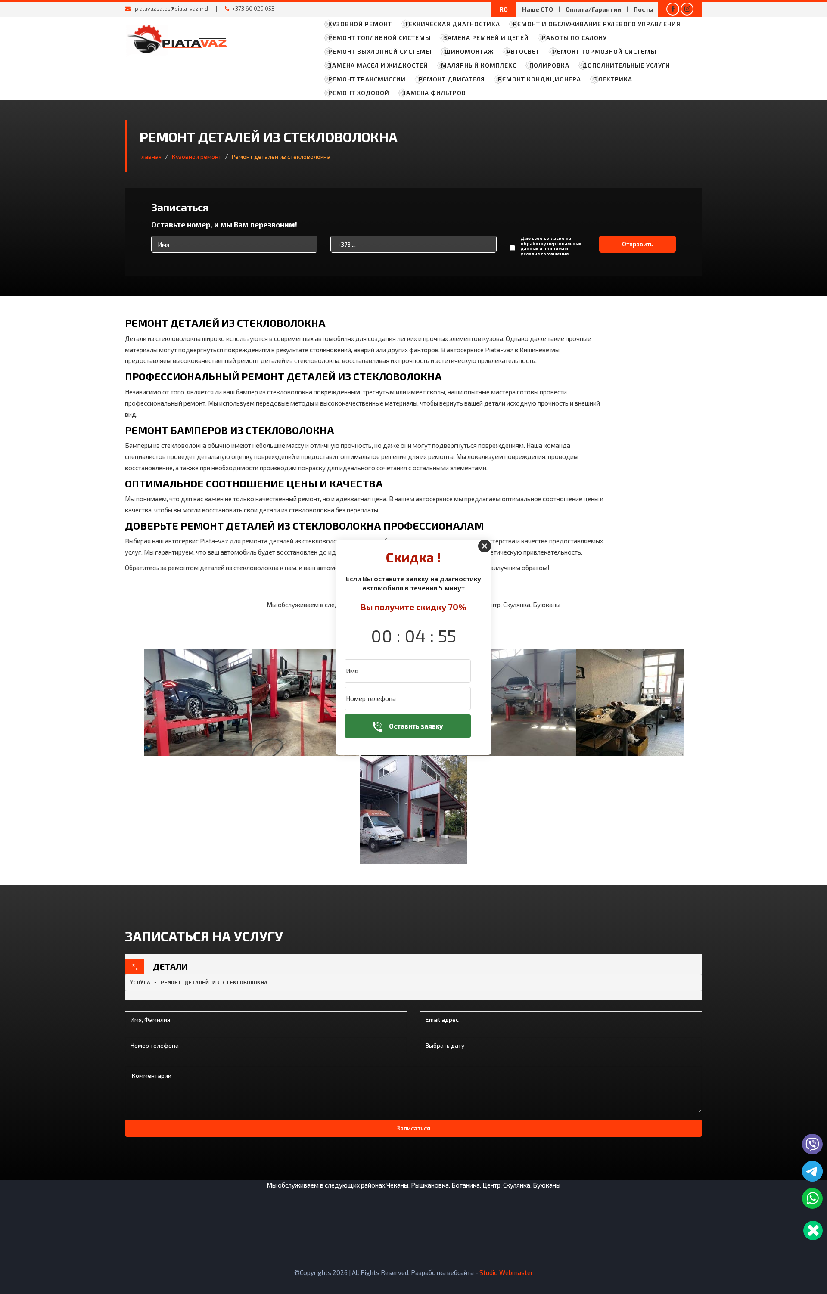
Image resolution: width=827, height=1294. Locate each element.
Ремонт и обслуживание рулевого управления (597, 24)
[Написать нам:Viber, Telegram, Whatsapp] (813, 1230)
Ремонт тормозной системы (604, 51)
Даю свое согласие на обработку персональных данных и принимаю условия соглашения (551, 246)
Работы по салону (574, 37)
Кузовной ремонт (360, 24)
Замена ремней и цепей (486, 37)
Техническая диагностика (452, 24)
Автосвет (523, 51)
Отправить (637, 244)
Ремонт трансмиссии (367, 79)
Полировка (549, 65)
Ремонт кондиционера (539, 79)
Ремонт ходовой (358, 92)
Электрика (613, 79)
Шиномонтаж (469, 51)
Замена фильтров (434, 92)
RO (504, 9)
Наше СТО (537, 9)
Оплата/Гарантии (593, 9)
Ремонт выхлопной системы (380, 51)
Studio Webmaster (506, 1272)
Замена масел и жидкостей (378, 65)
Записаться (413, 1128)
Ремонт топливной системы (379, 37)
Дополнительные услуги (626, 65)
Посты (643, 9)
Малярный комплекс (478, 65)
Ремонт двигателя (452, 79)
